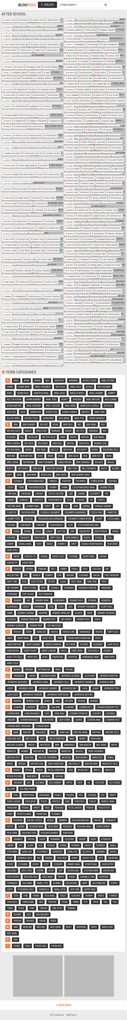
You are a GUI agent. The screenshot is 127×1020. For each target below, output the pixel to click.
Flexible (55, 588)
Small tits (71, 285)
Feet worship (73, 95)
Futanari (68, 588)
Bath (9, 474)
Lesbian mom (42, 726)
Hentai (99, 632)
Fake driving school (25, 228)
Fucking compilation (103, 271)
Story (10, 864)
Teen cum (98, 245)
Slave (30, 845)
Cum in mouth (55, 500)
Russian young (34, 67)
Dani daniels (72, 537)
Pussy (44, 801)
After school (53, 20)
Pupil (41, 175)
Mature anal (81, 732)
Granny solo (76, 600)
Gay (28, 600)
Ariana (86, 228)
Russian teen (29, 833)
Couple (101, 500)
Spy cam (74, 889)
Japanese (19, 675)
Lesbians (69, 707)
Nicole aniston (56, 770)
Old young (114, 782)
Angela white (77, 393)
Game (10, 613)
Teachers (39, 210)
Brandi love (100, 443)
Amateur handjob (75, 130)
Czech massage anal (83, 487)
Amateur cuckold (13, 153)
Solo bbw (27, 883)
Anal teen (51, 399)
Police (92, 801)
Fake (43, 588)
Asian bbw (48, 418)
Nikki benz (32, 776)
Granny (17, 600)
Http (69, 45)
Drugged (24, 537)
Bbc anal (41, 449)
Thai (25, 895)
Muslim (53, 751)
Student (8, 67)
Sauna (48, 858)
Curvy (47, 506)
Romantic (111, 820)
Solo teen (26, 870)
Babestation (64, 462)
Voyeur (17, 920)
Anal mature (93, 399)
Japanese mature (108, 675)
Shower (75, 845)
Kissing (81, 701)
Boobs (95, 449)
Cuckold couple (53, 153)
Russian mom (36, 826)
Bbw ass (37, 468)
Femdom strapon (87, 588)
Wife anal (12, 933)
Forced (17, 569)
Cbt (106, 493)
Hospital (72, 657)
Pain (67, 801)
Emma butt (35, 106)
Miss (18, 78)
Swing (72, 877)
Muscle (80, 751)
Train (95, 902)
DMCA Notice (71, 1015)
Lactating (48, 719)
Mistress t (74, 763)
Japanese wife (25, 688)
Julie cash (12, 694)
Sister (31, 839)
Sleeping (69, 839)
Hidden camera (53, 644)
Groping (43, 613)
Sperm (40, 870)
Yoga (27, 946)
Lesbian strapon (78, 713)
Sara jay (27, 851)
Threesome (28, 902)
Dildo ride (112, 544)
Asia (23, 412)
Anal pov (79, 418)
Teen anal (49, 895)
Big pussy (23, 468)
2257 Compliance (57, 1015)
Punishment (20, 297)
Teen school (26, 50)
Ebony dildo (21, 222)
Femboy (49, 575)
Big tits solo (48, 437)
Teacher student (12, 210)
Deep (39, 544)
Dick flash (39, 537)
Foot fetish (37, 581)
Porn (9, 814)
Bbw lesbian (13, 443)
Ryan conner (103, 826)
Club (70, 525)
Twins (10, 908)
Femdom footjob (47, 90)
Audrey (44, 166)
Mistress (45, 745)
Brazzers (41, 430)
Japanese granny (47, 688)
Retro (10, 826)
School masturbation (106, 327)
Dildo (38, 531)
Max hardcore (56, 763)
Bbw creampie (46, 462)
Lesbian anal (94, 719)
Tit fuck (70, 271)
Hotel (98, 638)
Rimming (63, 820)
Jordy (10, 688)
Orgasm (18, 782)
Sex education (86, 339)
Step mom (12, 851)
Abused (85, 412)
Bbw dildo (73, 456)
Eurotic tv (30, 556)
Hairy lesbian (49, 650)
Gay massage (54, 625)
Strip (10, 858)
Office (69, 782)
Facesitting (13, 575)
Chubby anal (32, 506)
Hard (9, 638)
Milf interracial (110, 45)
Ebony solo (58, 556)
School (70, 90)
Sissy (93, 839)
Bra (85, 456)
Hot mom (70, 644)
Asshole (108, 405)
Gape (89, 613)
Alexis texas (89, 380)
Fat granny (13, 588)
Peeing (25, 807)
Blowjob (32, 437)
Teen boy (71, 254)
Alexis (89, 387)
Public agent (14, 801)
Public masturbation (28, 166)
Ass (47, 380)
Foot (85, 569)
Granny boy (20, 121)
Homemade (85, 632)
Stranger (12, 883)
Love (46, 713)
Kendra (94, 701)
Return (111, 62)
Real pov (40, 50)
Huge (45, 657)
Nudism (59, 776)
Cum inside (25, 525)
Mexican (66, 757)
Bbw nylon (72, 245)
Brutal (70, 443)
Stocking (23, 864)
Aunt (9, 393)
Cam (75, 506)
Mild (80, 115)
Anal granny (96, 393)
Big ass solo (13, 430)
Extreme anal (95, 265)
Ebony (17, 556)
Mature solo (112, 732)
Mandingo (69, 745)
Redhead (67, 826)
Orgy (80, 782)
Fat (107, 569)
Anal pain (99, 412)
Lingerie (11, 719)
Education (72, 339)
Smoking (100, 851)
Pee (103, 795)
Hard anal (77, 650)
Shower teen (100, 101)
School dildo (117, 115)
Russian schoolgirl (106, 239)
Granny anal (42, 600)
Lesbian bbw (13, 713)
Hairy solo (113, 632)
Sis (38, 858)
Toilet (63, 895)
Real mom (12, 833)
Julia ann (89, 675)
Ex (41, 153)
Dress (49, 544)
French (36, 575)
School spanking (116, 90)
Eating (103, 556)
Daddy (49, 531)
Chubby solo (106, 487)
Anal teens (87, 142)
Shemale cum (87, 877)
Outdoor (99, 782)
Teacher (75, 895)
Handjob (41, 632)
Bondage (93, 430)
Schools (104, 39)
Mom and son (14, 738)
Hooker (107, 650)
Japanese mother (83, 694)
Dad (72, 531)
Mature (27, 732)
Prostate (80, 801)
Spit (101, 858)
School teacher (117, 101)
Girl (7, 73)
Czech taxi (96, 512)
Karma (8, 297)
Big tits (80, 430)
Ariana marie (73, 228)
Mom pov (11, 751)
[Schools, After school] (94, 206)
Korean (17, 701)
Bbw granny (29, 424)
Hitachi (17, 632)
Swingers (57, 851)
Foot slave (28, 594)
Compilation (97, 481)
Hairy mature (14, 644)
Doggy (87, 537)
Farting (70, 575)
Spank (63, 845)
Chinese (53, 481)
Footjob (97, 569)
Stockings (42, 851)
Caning (81, 493)
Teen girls (54, 251)
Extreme (81, 265)
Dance (115, 531)
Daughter (84, 531)
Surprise (104, 877)
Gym (51, 606)
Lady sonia (64, 719)
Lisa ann (55, 707)
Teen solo (12, 902)
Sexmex (57, 883)
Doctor (61, 531)
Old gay (11, 789)
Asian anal (24, 387)
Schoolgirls (90, 30)
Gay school (72, 62)
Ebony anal (89, 556)
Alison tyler (31, 418)
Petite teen (21, 320)
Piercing (59, 807)
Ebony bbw (27, 562)
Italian (69, 669)
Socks (113, 851)
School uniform (24, 271)
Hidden (54, 632)
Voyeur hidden (21, 127)
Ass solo (60, 387)
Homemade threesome (90, 285)
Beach (28, 430)
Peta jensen (74, 807)
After (37, 332)
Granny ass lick (103, 84)
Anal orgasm (33, 405)
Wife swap (55, 927)
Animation (35, 412)
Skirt (84, 883)
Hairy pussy (30, 650)
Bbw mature (26, 456)
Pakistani (12, 807)
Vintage (30, 920)
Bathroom (28, 462)
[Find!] (105, 4)
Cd (91, 500)
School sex (10, 20)
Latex (43, 707)
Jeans (95, 688)
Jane (47, 73)
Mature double (51, 345)
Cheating (25, 493)
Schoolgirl (10, 95)
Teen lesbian (83, 216)
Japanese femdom (32, 694)
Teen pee (89, 303)
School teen (37, 20)
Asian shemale (97, 418)
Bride (50, 456)
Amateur (59, 380)
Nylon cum (85, 245)
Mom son (64, 732)
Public (58, 795)
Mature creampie (48, 757)
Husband (98, 644)
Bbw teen (72, 468)
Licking (78, 719)
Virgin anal (102, 78)
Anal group (24, 198)
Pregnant (44, 795)
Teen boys (85, 160)
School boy (72, 160)
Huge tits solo (14, 657)
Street (114, 883)
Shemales (44, 889)
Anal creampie (43, 387)
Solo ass (62, 858)
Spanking (55, 839)
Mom (16, 732)
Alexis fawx (13, 418)
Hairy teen (12, 663)
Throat (43, 908)
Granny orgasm (105, 613)
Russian (18, 820)
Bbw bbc (11, 456)
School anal (98, 56)
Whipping (81, 927)
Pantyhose (28, 795)
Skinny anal (72, 67)
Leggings (110, 713)
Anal (16, 380)
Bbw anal (91, 424)
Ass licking (111, 399)
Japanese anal (92, 121)
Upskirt (17, 914)
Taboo (101, 895)
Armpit (111, 393)
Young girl (40, 946)
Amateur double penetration (28, 345)
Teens (65, 902)
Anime (10, 387)
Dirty (74, 544)
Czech (10, 487)
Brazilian (46, 474)
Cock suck (71, 110)
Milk (42, 738)
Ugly (28, 914)
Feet (53, 569)
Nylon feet (83, 770)
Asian (37, 380)
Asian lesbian (69, 412)
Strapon (105, 839)
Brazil (111, 462)
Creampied (80, 45)
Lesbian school (94, 50)
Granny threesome (38, 121)
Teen (16, 895)
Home (60, 638)
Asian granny (33, 399)
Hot (36, 638)
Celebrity (95, 493)
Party (113, 795)
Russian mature (80, 820)
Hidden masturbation (79, 638)
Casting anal (14, 506)
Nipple (97, 770)
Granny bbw (36, 625)
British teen (54, 228)
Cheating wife (28, 512)
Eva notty (12, 562)
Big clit (55, 449)
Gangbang (59, 600)
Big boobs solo (110, 449)
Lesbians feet (113, 719)
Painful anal (108, 801)
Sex (40, 845)
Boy (105, 430)
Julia (84, 688)
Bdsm (55, 424)
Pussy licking (24, 814)
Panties (56, 801)
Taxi (41, 902)
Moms (110, 757)
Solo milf (12, 870)
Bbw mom (31, 474)
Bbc (79, 424)
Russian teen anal (13, 260)
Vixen (53, 920)
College (8, 90)
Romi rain (68, 833)
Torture (52, 902)
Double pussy (85, 254)
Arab (26, 380)
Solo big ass (30, 877)
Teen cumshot (36, 320)
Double (99, 537)
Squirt (82, 839)
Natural (46, 776)
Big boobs (43, 443)
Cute (69, 500)
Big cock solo (109, 260)
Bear (40, 456)
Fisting (29, 569)
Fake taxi (92, 581)
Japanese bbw (106, 682)
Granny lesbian (26, 613)
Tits (86, 902)
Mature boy (55, 121)
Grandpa (106, 600)
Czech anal (113, 518)
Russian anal (84, 826)
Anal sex (71, 56)
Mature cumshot (44, 78)
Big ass (44, 424)
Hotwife (84, 644)
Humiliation (13, 650)
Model (10, 763)
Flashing (83, 575)
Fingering (106, 588)
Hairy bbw (109, 657)
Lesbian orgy (11, 245)
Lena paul (59, 713)
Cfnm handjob (19, 357)
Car (71, 493)
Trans (36, 895)
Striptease (91, 864)
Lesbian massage (29, 719)
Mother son (37, 763)
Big (22, 437)
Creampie (81, 481)
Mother (97, 732)
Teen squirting (103, 303)
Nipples (109, 770)
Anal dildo (59, 393)
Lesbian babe (106, 276)
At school (53, 95)
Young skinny (105, 309)
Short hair (89, 889)
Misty (104, 115)
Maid (71, 738)
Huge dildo (113, 644)
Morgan (71, 50)
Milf (53, 732)
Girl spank (101, 360)
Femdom (42, 569)
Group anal (49, 198)
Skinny (10, 845)
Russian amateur (12, 115)
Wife (16, 927)
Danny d (62, 544)
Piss (16, 795)
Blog (27, 5)
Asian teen (51, 412)
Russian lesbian (74, 30)
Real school (53, 50)
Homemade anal (90, 657)
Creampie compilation (79, 518)
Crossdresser (36, 487)
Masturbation (56, 738)
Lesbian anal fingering (19, 726)
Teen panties (98, 314)
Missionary (81, 757)
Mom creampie (96, 751)
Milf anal (101, 745)
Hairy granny (33, 644)
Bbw (16, 424)
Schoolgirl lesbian (46, 327)
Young (70, 198)
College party (73, 169)
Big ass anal (13, 449)
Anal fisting (107, 380)
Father (51, 581)
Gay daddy (66, 619)
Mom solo (97, 757)
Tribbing (71, 908)
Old (29, 782)
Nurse (40, 770)
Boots (73, 437)
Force (75, 569)
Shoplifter (107, 864)
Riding (21, 826)
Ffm (59, 575)
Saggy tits (88, 858)
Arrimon (73, 380)
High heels (93, 650)
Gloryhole (12, 606)
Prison (89, 807)
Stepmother (20, 106)
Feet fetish (113, 95)
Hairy (29, 632)
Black (68, 430)
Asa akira (64, 418)
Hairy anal (23, 638)
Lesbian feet (85, 707)
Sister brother (73, 39)
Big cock (28, 443)
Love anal (101, 142)
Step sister (13, 877)
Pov (81, 795)
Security (86, 851)
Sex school (24, 20)
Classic (81, 500)
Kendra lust (32, 701)
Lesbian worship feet (108, 707)
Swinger (100, 845)
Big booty (82, 449)
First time (12, 581)
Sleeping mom (91, 870)
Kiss (58, 701)
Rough (50, 820)
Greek (97, 619)
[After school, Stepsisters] (32, 55)
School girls (73, 184)
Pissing (70, 795)
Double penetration (92, 544)
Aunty (64, 399)
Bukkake (56, 430)
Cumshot (24, 500)
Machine (29, 757)
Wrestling (107, 927)
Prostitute (104, 807)
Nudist (17, 770)
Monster (66, 751)
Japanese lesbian (70, 675)
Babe (19, 474)
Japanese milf (69, 688)
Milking (22, 763)
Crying (86, 506)
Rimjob (97, 820)
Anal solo (75, 387)
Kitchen (8, 189)
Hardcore (58, 657)
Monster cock (110, 763)
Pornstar (41, 814)
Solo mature (99, 883)
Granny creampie (87, 606)
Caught (39, 493)
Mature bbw (91, 763)
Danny (10, 544)
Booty (104, 468)
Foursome (12, 594)
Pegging (92, 795)
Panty (37, 807)
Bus (103, 424)
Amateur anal (41, 393)
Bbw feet (96, 456)
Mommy (24, 751)
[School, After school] (94, 356)
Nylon (28, 770)
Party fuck (118, 169)
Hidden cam (69, 632)
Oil (88, 782)
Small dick (59, 889)
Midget (31, 745)
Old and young (74, 309)
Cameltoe (112, 512)
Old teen (71, 101)
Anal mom (70, 405)
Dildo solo (12, 550)
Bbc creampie (89, 468)
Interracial (44, 669)
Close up (11, 512)
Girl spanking (116, 360)
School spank (84, 90)
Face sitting (30, 588)
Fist (26, 575)
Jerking (84, 62)
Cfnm (21, 487)
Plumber (56, 814)
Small (113, 845)
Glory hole (106, 606)
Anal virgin (72, 78)
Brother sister (90, 39)
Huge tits (47, 638)
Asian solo (23, 393)
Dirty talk (55, 537)
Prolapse (30, 801)
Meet (34, 90)
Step (46, 864)
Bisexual (57, 443)
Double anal (25, 544)
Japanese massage (17, 682)
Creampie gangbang (75, 512)
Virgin (42, 920)
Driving (41, 228)
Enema (44, 556)
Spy (20, 845)
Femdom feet (22, 90)
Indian (17, 669)
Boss (60, 456)
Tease (21, 908)
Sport (36, 864)
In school (117, 148)
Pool (47, 807)
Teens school (54, 350)
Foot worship (112, 575)
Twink (76, 902)
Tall (105, 902)
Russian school (104, 178)
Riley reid (53, 826)
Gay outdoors (50, 332)
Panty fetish (83, 314)
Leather (96, 713)
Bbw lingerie (112, 245)
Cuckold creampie (50, 512)
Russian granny (49, 833)
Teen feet (87, 95)
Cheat (99, 518)
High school (86, 84)
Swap (75, 858)
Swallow (72, 851)
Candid (10, 500)
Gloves (78, 613)
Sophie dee (108, 870)
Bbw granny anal (80, 474)
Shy (60, 870)
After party (94, 45)
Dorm (16, 531)
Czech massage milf (88, 525)
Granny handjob (61, 613)
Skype (61, 877)
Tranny (89, 895)
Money (82, 738)
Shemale (18, 839)
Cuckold (18, 481)
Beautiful (84, 443)
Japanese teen (111, 688)
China (64, 487)
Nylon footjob (14, 776)
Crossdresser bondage (50, 518)
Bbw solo (68, 424)
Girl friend (25, 251)
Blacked (11, 437)
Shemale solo (25, 858)
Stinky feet (100, 95)
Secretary (71, 883)
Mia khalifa (85, 745)
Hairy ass (32, 657)
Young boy (56, 946)
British (85, 437)
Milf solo (30, 738)
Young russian (50, 67)
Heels (64, 650)
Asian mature (14, 405)
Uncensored (42, 914)
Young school (53, 175)
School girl (36, 73)
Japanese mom (48, 675)
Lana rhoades (32, 713)
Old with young (116, 160)
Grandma (39, 606)
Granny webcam (29, 619)
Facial (96, 575)
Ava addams (104, 387)
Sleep (42, 839)
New (70, 770)
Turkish (113, 895)
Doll (109, 537)
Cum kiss (40, 525)
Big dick (99, 462)
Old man (40, 782)
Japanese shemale (84, 682)
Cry (58, 506)
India (58, 669)
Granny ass (72, 84)
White (94, 927)
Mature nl (38, 751)
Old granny (55, 782)
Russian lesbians (107, 30)
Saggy (88, 845)
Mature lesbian (15, 745)
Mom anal (96, 738)
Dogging (11, 537)
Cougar (11, 525)
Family (8, 345)
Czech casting (56, 493)
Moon (81, 50)
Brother (68, 449)
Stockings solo (26, 889)
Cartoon (11, 493)
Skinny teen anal (113, 67)
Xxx (16, 939)
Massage (41, 732)
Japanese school (74, 121)
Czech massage (35, 481)
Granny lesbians (16, 625)
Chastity (38, 500)
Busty (10, 468)
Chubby (53, 487)
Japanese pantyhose (58, 694)
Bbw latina (12, 462)
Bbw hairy (61, 474)
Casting (112, 481)
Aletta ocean (14, 399)
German (92, 600)
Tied (115, 902)
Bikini (108, 456)
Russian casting (74, 291)
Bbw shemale (83, 462)
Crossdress (56, 525)
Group (26, 606)
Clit (66, 506)
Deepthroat (101, 531)
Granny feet (49, 619)
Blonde (115, 468)
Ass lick (11, 412)
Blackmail (99, 437)
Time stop (57, 908)
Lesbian (17, 707)
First (104, 581)
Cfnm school (51, 357)
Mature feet (13, 757)
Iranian (29, 669)
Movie (114, 745)
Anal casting (53, 405)
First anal (86, 67)
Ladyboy (30, 707)
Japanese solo (61, 682)
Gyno (61, 606)
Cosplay (66, 481)
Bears (28, 449)
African (77, 399)
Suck (51, 870)
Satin (10, 889)
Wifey (69, 927)
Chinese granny (103, 506)
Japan (32, 675)
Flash (63, 581)
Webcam (27, 927)
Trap (32, 908)
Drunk (27, 531)
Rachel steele (34, 820)
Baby (62, 437)
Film (24, 581)
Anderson (28, 78)
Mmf (57, 745)
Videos (8, 127)
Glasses (11, 619)
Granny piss (83, 619)
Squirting (113, 858)
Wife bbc (41, 927)
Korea (47, 701)
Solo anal (47, 877)
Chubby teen (13, 518)
